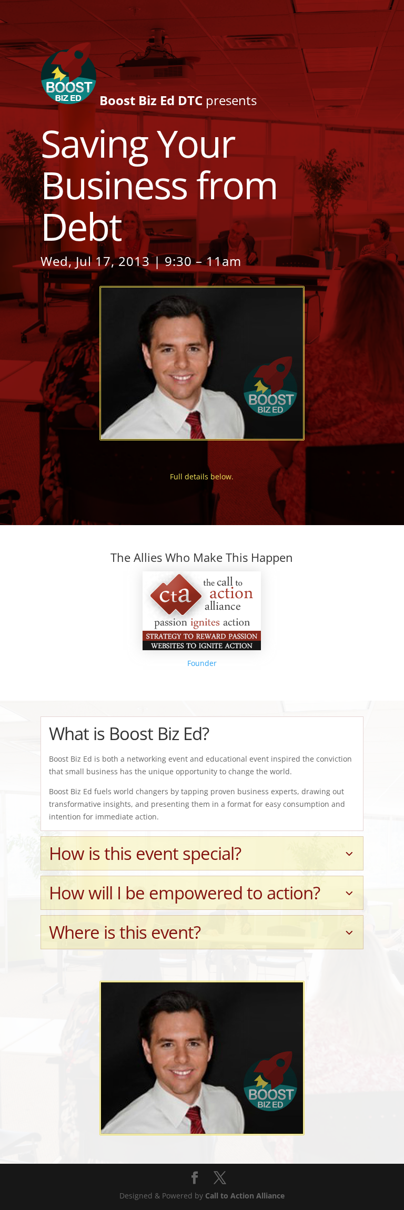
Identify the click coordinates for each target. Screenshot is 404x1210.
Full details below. (202, 476)
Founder (202, 663)
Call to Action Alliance (245, 1196)
